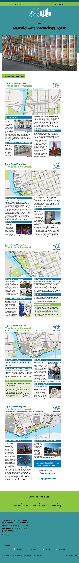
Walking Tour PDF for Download (14, 76)
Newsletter (60, 4)
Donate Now (21, 4)
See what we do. (8, 535)
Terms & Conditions (39, 555)
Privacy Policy (27, 555)
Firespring (74, 555)
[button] (8, 12)
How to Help (50, 528)
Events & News (51, 531)
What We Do (50, 526)
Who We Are (50, 523)
